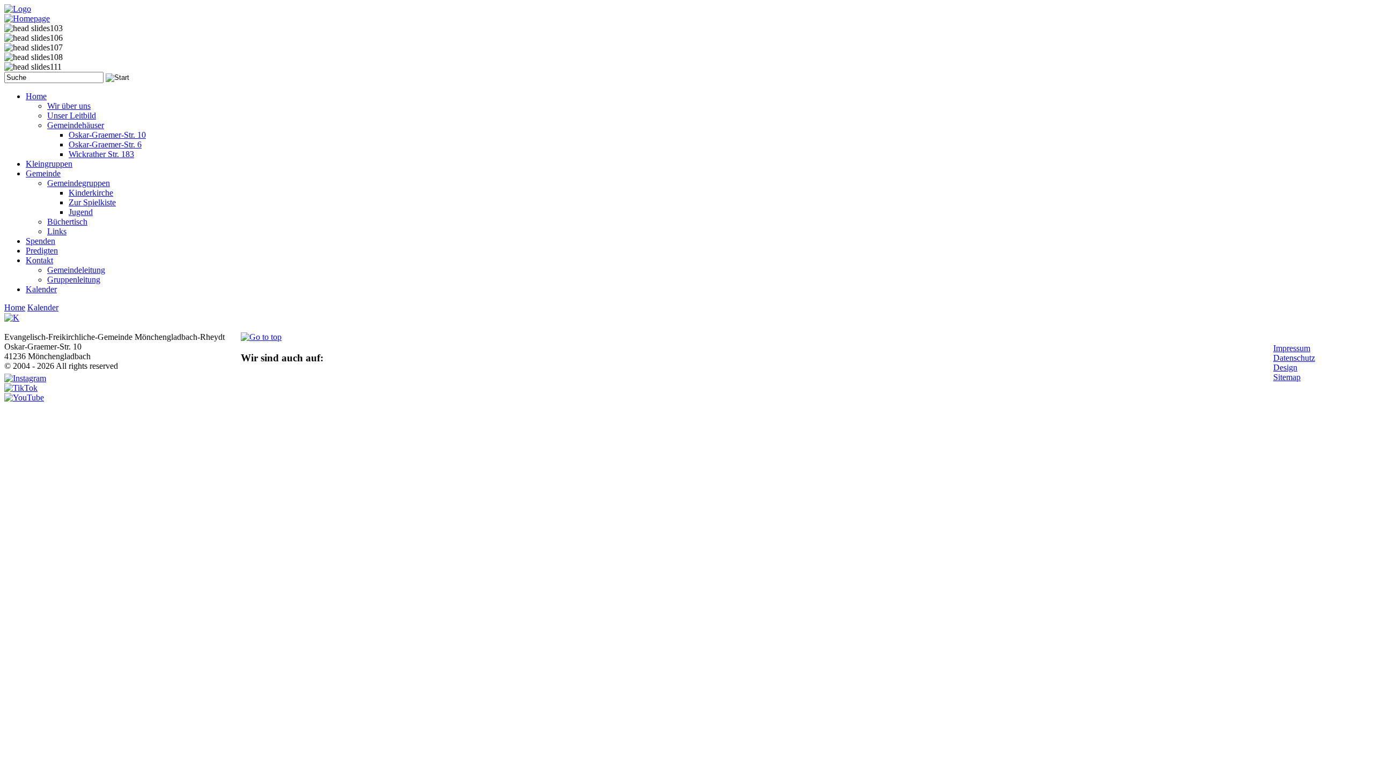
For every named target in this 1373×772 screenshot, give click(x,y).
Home (14, 307)
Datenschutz (1294, 357)
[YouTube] (24, 397)
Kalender (42, 307)
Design (1285, 367)
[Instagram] (25, 378)
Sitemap (1287, 377)
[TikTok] (21, 387)
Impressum (1291, 348)
